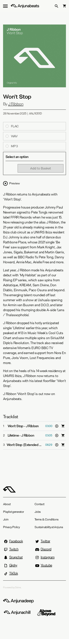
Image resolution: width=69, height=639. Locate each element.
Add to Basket (40, 168)
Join (5, 519)
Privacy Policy (11, 527)
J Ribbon (15, 103)
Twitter (45, 541)
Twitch (13, 549)
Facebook (16, 541)
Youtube (46, 565)
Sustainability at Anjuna (48, 527)
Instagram (47, 557)
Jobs (37, 512)
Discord (46, 549)
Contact (39, 504)
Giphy (13, 565)
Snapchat (16, 557)
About (7, 504)
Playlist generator (13, 512)
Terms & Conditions (46, 519)
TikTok (13, 573)
